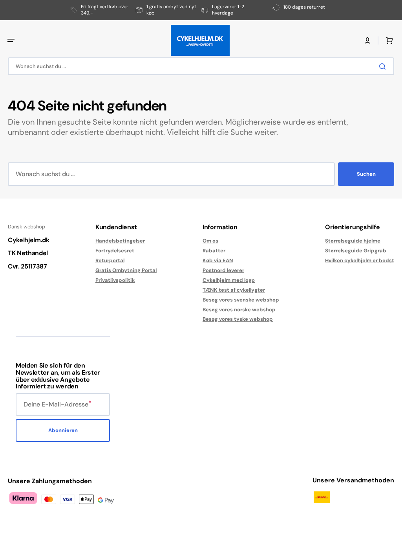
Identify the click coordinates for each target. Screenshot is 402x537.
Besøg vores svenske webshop (241, 299)
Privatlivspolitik (115, 280)
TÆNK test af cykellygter (234, 290)
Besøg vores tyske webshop (238, 319)
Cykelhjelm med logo (229, 280)
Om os (210, 241)
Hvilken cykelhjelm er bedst (359, 260)
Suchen (366, 174)
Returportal (109, 260)
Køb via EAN (218, 260)
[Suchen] (384, 66)
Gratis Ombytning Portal (126, 270)
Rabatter (214, 250)
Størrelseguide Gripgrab (355, 250)
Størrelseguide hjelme (352, 241)
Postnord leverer (223, 270)
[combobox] (201, 66)
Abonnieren (63, 430)
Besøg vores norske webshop (239, 309)
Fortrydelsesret (114, 250)
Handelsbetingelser (120, 241)
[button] (11, 40)
